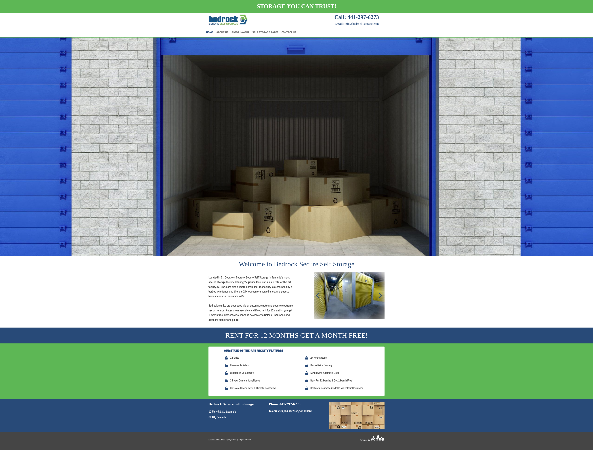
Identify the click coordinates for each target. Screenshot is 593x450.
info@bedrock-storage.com (362, 23)
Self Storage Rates (265, 32)
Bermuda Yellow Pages (216, 439)
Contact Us (289, 32)
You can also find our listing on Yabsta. (290, 411)
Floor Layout (240, 32)
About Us (222, 32)
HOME (209, 32)
